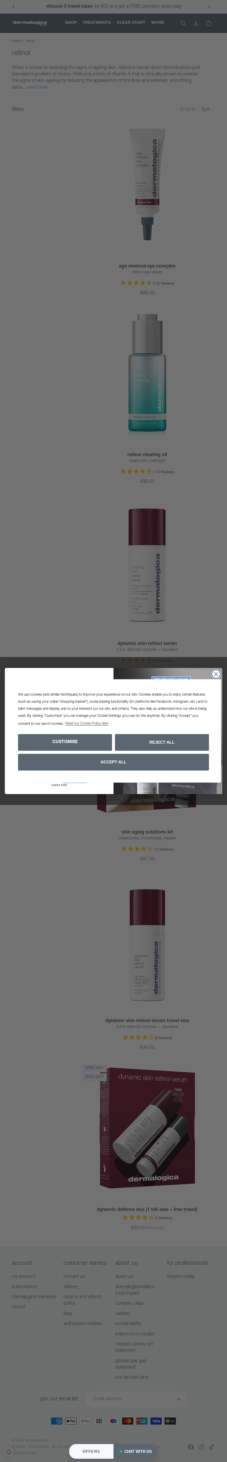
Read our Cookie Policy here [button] (86, 724)
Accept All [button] (113, 762)
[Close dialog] (216, 674)
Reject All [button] (162, 742)
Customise (65, 742)
